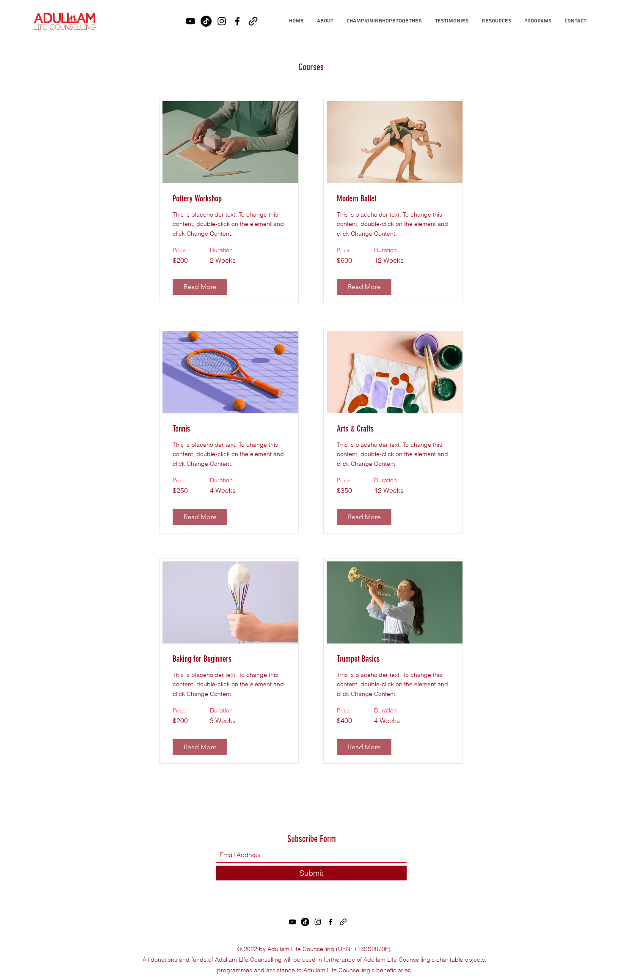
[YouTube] (190, 21)
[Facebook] (237, 21)
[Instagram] (221, 21)
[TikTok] (206, 21)
